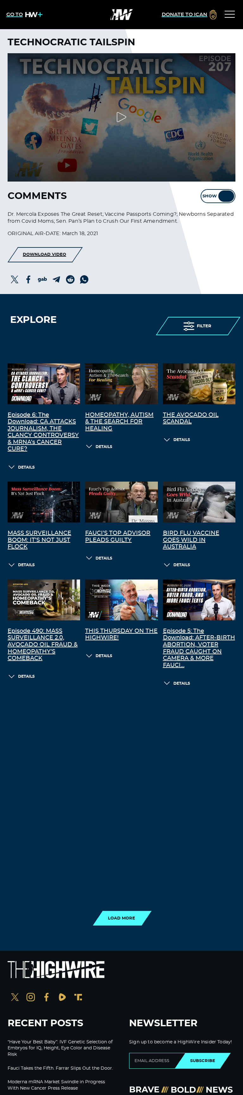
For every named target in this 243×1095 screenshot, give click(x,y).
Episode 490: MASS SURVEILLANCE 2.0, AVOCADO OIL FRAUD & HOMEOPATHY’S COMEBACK (43, 644)
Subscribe (202, 1061)
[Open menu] (230, 15)
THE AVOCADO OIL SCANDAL (191, 418)
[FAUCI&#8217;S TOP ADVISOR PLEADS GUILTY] (121, 502)
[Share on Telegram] (56, 279)
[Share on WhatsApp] (84, 279)
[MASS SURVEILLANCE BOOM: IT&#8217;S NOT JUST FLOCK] (44, 502)
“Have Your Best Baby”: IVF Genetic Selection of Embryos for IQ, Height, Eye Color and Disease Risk (60, 1048)
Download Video (44, 254)
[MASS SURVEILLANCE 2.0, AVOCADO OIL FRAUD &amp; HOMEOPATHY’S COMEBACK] (44, 600)
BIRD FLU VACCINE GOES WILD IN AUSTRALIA (191, 540)
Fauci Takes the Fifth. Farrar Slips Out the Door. (60, 1068)
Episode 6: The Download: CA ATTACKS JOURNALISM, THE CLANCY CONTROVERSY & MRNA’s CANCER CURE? (43, 432)
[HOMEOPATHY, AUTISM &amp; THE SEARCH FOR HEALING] (121, 383)
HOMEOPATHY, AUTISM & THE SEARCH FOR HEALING (119, 422)
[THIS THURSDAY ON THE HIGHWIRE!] (121, 600)
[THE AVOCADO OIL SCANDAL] (199, 383)
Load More (121, 918)
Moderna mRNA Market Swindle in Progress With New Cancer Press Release (56, 1085)
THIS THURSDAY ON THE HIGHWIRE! (121, 634)
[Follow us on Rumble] (62, 998)
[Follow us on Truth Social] (78, 998)
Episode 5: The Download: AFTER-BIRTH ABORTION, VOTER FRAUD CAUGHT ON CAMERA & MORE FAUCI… (199, 648)
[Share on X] (15, 279)
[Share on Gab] (42, 279)
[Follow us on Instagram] (30, 998)
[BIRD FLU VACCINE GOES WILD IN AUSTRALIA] (199, 502)
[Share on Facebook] (28, 279)
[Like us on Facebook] (46, 998)
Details (26, 467)
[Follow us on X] (15, 998)
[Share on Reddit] (70, 279)
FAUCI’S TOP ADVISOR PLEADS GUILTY (117, 536)
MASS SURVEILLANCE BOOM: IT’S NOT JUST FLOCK (39, 540)
